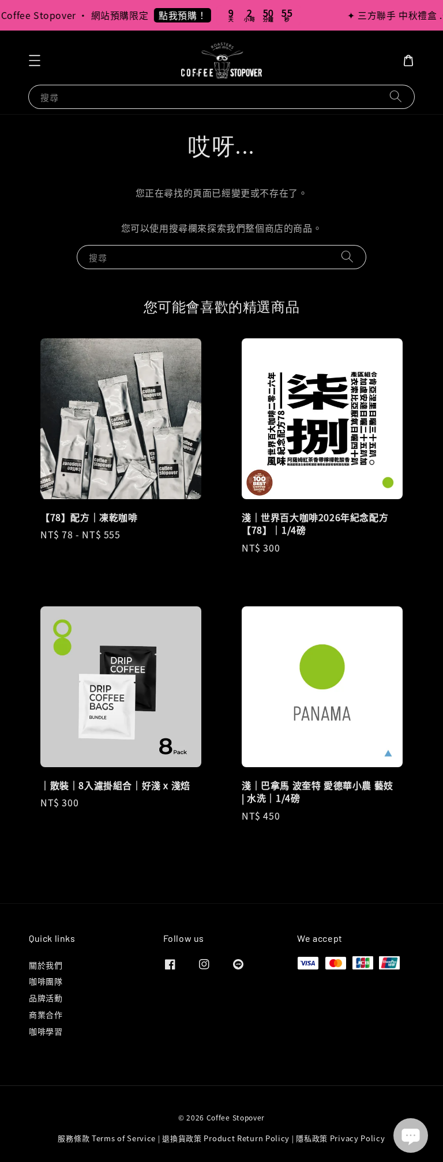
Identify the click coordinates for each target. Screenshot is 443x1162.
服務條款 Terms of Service (107, 1138)
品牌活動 (45, 997)
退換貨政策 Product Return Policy (226, 1138)
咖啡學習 (45, 1031)
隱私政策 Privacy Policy (340, 1138)
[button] (34, 60)
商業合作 (45, 1014)
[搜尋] (395, 96)
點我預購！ (175, 15)
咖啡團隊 (45, 981)
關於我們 (45, 965)
